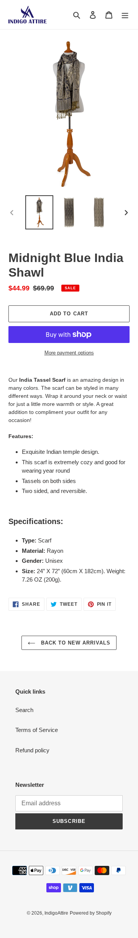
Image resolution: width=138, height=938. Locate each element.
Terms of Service (36, 730)
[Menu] (125, 15)
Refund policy (32, 750)
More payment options (69, 353)
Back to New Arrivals (75, 643)
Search (24, 710)
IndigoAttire (56, 913)
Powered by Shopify (91, 913)
